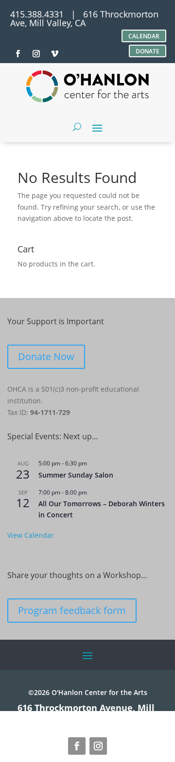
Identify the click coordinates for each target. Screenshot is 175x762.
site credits (126, 716)
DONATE (147, 51)
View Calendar (30, 535)
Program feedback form (72, 610)
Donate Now (46, 356)
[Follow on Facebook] (77, 746)
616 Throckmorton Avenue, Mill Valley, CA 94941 (86, 712)
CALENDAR (143, 36)
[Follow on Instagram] (98, 746)
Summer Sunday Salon (75, 475)
